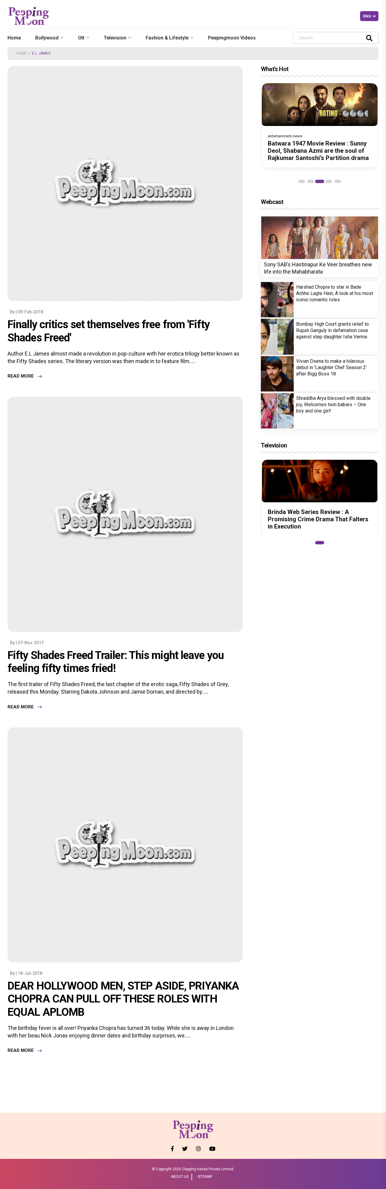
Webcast (272, 201)
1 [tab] (302, 181)
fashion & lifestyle (167, 38)
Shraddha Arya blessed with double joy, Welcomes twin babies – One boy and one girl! (333, 404)
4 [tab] (329, 181)
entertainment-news (285, 136)
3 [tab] (320, 181)
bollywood (47, 38)
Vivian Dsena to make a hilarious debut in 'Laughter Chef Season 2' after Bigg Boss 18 (331, 367)
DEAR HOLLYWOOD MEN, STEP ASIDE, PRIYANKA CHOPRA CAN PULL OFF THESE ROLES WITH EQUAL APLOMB (123, 999)
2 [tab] (311, 181)
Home (14, 38)
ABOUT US (179, 1177)
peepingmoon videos (232, 38)
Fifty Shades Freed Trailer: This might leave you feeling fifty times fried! (116, 662)
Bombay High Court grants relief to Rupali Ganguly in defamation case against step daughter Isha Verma (332, 330)
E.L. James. (41, 53)
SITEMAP (205, 1177)
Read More (21, 376)
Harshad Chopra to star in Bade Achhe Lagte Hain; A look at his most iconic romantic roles (334, 293)
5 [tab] (338, 181)
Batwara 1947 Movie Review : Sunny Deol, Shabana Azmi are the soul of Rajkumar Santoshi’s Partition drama (318, 151)
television (115, 38)
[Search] (369, 38)
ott (81, 38)
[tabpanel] (320, 125)
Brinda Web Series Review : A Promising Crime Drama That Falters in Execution (318, 519)
